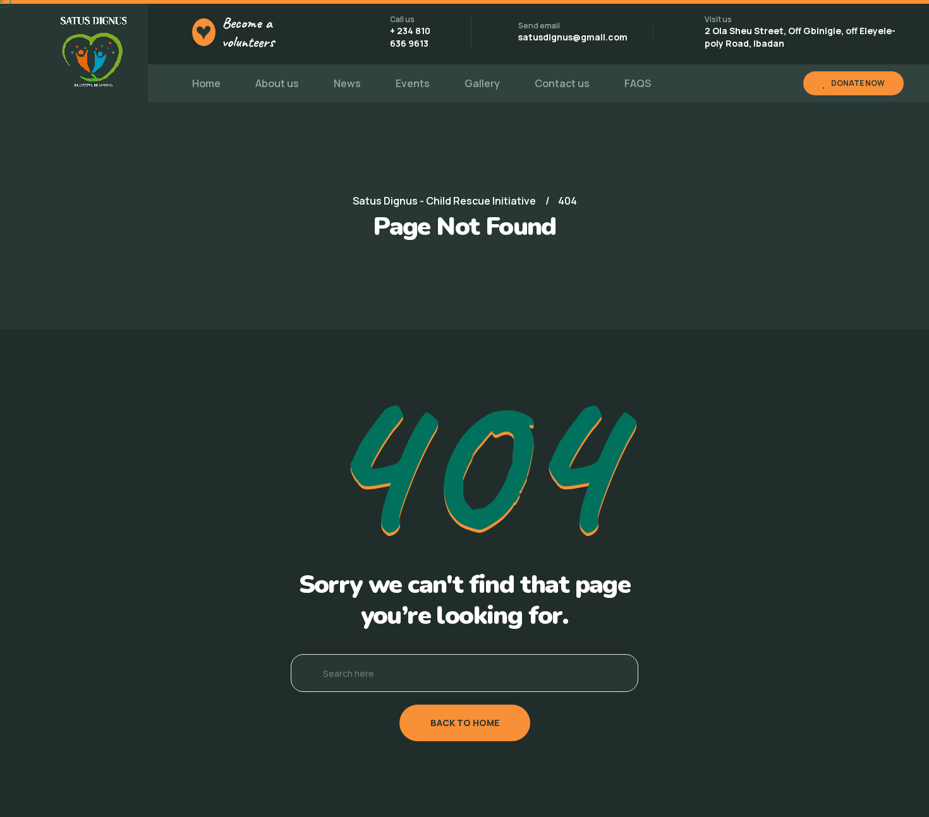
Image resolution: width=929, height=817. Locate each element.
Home (206, 83)
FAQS (637, 83)
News (347, 83)
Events (413, 83)
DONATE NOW (858, 83)
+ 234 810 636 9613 (410, 37)
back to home (464, 723)
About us (277, 83)
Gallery (482, 83)
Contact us (562, 83)
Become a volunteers (248, 32)
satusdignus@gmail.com (573, 37)
